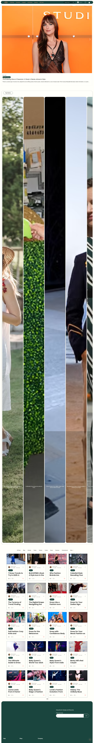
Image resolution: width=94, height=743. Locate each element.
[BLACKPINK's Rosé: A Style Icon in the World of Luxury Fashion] (36, 559)
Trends (35, 550)
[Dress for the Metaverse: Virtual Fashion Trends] (36, 617)
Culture (46, 550)
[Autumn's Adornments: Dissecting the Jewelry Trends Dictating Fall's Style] (36, 734)
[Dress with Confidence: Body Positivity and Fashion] (57, 617)
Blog (24, 550)
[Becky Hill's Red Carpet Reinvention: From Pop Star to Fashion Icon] (78, 646)
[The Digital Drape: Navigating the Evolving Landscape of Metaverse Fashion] (36, 588)
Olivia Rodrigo (32, 716)
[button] (89, 2)
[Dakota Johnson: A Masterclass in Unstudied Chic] (16, 705)
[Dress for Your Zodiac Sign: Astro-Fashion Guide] (78, 588)
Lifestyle (29, 550)
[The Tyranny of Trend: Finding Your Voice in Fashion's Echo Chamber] (16, 588)
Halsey (72, 686)
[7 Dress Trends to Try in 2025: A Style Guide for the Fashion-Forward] (16, 559)
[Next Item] (90, 39)
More (71, 550)
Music (51, 550)
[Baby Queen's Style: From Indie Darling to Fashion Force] (57, 646)
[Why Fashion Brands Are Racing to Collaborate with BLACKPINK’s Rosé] (57, 559)
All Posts (19, 550)
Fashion (40, 550)
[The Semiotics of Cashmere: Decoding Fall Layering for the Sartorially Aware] (78, 734)
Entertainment (65, 550)
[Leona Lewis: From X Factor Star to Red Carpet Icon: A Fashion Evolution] (16, 675)
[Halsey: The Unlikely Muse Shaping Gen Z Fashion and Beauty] (78, 675)
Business (57, 550)
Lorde (51, 686)
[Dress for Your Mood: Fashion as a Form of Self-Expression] (78, 617)
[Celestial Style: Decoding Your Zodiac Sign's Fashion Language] (78, 559)
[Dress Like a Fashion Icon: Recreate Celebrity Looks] (57, 588)
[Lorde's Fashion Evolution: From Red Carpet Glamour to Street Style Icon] (57, 675)
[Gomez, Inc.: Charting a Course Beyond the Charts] (78, 705)
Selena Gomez (74, 716)
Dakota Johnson (6, 77)
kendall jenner (53, 716)
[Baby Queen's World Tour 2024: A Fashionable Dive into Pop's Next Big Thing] (36, 646)
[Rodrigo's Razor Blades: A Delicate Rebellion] (36, 705)
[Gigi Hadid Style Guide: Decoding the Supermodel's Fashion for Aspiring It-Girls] (16, 734)
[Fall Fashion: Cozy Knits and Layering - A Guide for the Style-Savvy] (16, 617)
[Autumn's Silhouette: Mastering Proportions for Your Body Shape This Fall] (57, 734)
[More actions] (23, 567)
